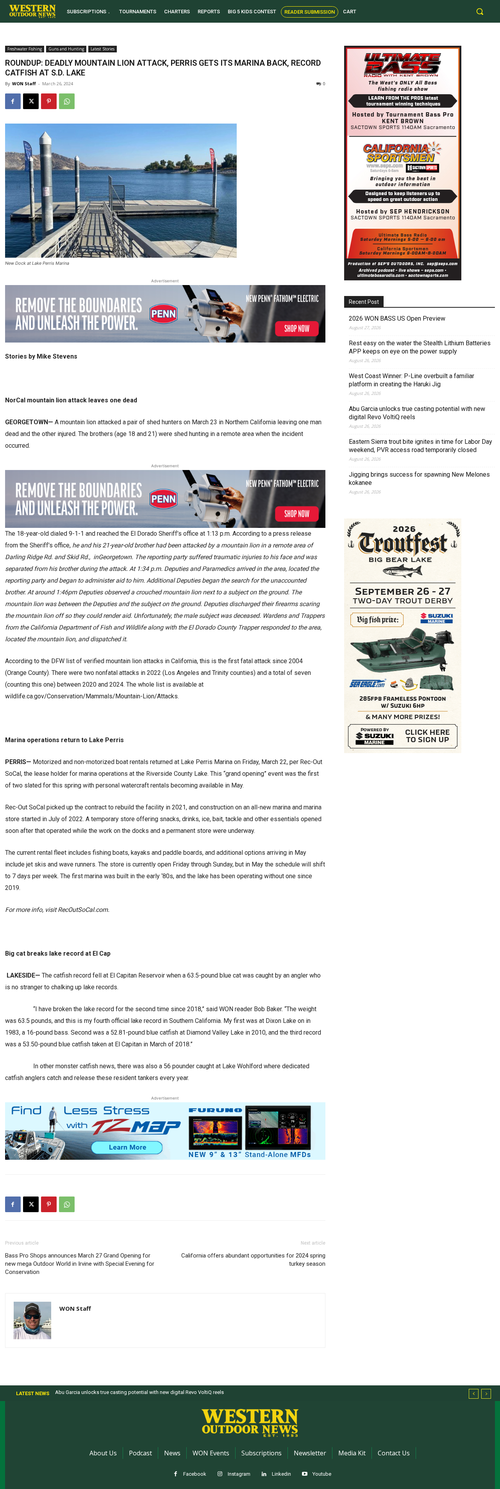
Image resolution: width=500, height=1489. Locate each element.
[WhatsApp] (67, 101)
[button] (479, 11)
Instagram (239, 1474)
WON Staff (24, 83)
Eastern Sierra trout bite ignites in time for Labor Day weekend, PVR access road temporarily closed (420, 446)
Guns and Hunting (66, 49)
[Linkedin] (264, 1474)
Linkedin (281, 1474)
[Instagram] (220, 1474)
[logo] (32, 11)
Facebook (194, 1474)
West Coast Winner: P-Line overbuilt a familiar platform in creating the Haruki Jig (411, 380)
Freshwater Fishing (24, 49)
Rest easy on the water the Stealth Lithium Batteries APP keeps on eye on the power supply (420, 347)
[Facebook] (13, 101)
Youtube (321, 1474)
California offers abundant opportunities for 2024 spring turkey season (253, 1259)
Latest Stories (102, 49)
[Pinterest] (49, 101)
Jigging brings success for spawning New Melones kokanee (419, 478)
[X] (31, 101)
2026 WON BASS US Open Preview (397, 318)
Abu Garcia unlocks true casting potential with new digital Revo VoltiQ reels (417, 413)
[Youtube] (305, 1474)
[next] (486, 1394)
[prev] (474, 1394)
